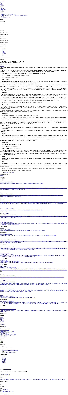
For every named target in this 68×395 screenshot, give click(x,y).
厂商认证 (15, 15)
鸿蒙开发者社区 (3, 9)
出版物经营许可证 (7, 374)
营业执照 (2, 374)
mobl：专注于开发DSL (7, 275)
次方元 (60, 379)
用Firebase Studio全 (6, 208)
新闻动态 (4, 358)
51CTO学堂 (4, 352)
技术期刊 (4, 53)
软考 (7, 15)
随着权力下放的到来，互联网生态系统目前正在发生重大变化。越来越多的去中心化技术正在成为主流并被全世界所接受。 (21, 183)
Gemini (4, 213)
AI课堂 (1, 10)
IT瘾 (13, 172)
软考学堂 (14, 14)
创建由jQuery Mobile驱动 (8, 267)
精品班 (1, 4)
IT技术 (18, 15)
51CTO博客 (4, 350)
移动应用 (5, 260)
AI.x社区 (16, 350)
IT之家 (37, 379)
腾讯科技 (5, 379)
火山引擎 (63, 379)
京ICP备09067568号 (7, 369)
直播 (9, 17)
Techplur (10, 347)
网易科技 (8, 379)
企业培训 (2, 8)
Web (3, 199)
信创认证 (9, 15)
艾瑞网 (24, 379)
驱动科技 (14, 379)
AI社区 (3, 52)
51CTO (3, 347)
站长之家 (26, 379)
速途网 (29, 379)
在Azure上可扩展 (6, 254)
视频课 (1, 14)
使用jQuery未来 (6, 234)
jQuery (1, 238)
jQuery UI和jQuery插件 (7, 301)
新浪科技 (2, 379)
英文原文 (6, 172)
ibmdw (1, 192)
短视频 (9, 14)
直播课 (11, 14)
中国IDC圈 (50, 379)
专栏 (7, 17)
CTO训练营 (13, 352)
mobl (1, 280)
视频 (3, 50)
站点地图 (4, 359)
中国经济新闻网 (33, 379)
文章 (1, 17)
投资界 (58, 379)
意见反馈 (4, 360)
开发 (1, 266)
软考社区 (2, 5)
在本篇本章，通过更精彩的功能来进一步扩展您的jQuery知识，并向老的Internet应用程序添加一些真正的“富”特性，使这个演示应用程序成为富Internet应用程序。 (28, 235)
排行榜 (6, 14)
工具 (3, 266)
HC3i (8, 347)
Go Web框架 (6, 253)
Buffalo (1, 253)
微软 (3, 260)
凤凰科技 (11, 379)
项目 (3, 253)
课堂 (6, 17)
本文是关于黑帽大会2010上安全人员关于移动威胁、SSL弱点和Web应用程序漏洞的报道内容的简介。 (18, 297)
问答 (4, 17)
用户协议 (4, 362)
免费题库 (25, 15)
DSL (5, 280)
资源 (3, 17)
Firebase (1, 213)
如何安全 (5, 229)
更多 (5, 326)
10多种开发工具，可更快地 (10, 261)
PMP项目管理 (22, 15)
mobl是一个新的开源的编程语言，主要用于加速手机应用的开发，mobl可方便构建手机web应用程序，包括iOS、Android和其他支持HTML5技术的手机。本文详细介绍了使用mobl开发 (32, 277)
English (3, 361)
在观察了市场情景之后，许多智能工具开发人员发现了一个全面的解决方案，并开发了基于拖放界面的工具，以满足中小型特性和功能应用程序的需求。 (27, 262)
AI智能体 (7, 213)
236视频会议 (46, 379)
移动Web (1, 175)
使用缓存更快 (6, 222)
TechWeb (21, 379)
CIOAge (6, 347)
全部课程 (2, 15)
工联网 (39, 379)
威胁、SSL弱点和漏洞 (7, 296)
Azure (1, 260)
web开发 (3, 280)
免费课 (1, 7)
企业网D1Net (54, 379)
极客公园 (42, 379)
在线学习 (2, 16)
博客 (1, 2)
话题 (3, 51)
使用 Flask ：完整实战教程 (8, 309)
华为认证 (12, 15)
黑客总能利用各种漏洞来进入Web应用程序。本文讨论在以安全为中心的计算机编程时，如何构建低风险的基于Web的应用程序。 (22, 230)
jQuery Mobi (2, 274)
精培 (7, 352)
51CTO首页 (2, 1)
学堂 (1, 3)
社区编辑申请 (2, 58)
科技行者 (18, 379)
